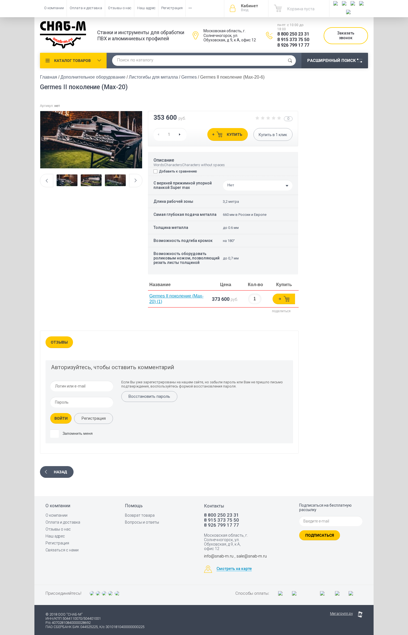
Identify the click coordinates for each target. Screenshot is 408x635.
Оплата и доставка (86, 8)
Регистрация (172, 8)
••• (190, 8)
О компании (54, 8)
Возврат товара (140, 515)
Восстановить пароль (149, 396)
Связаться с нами (62, 550)
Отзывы (59, 342)
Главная (48, 77)
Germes (189, 77)
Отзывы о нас (119, 8)
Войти (61, 418)
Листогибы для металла (153, 77)
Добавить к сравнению (177, 171)
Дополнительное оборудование (93, 77)
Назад (60, 472)
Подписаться (319, 535)
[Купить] (284, 299)
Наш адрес (146, 8)
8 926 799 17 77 (293, 45)
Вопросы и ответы (142, 522)
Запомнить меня (77, 433)
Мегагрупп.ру (341, 613)
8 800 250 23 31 (293, 34)
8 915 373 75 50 (293, 39)
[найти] (290, 60)
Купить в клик (273, 134)
